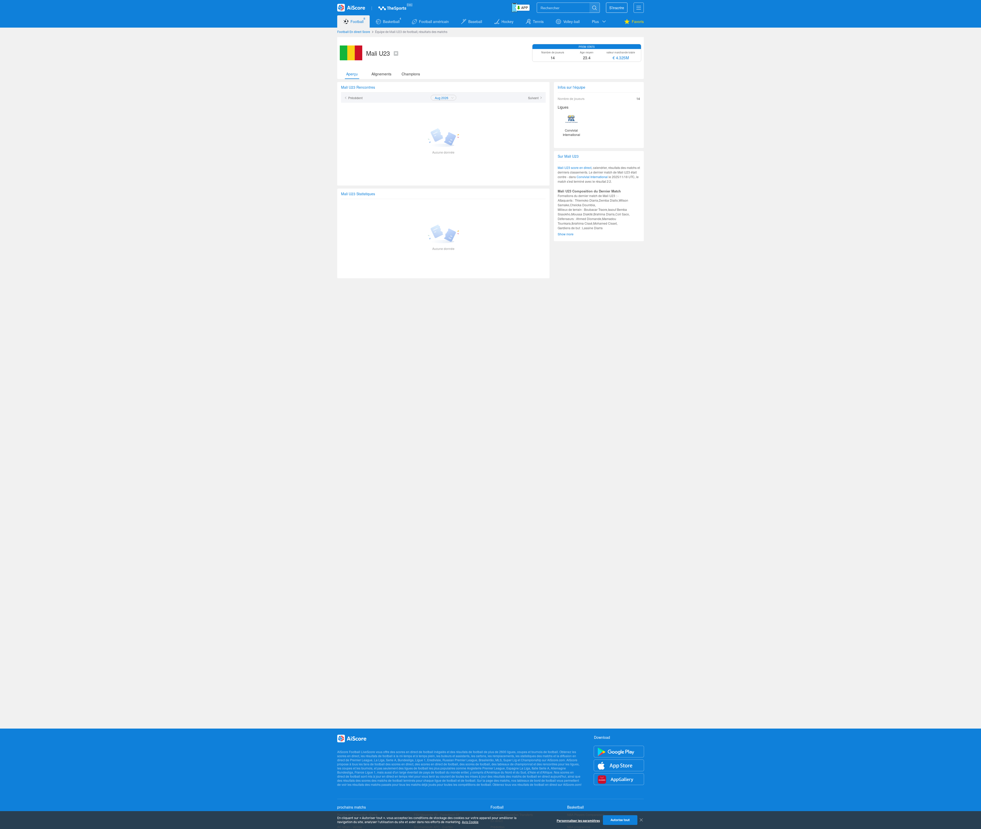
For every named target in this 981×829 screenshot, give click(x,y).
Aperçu (352, 73)
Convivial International (592, 177)
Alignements (381, 73)
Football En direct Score (353, 32)
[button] (599, 21)
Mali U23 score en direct (574, 167)
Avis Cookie (470, 822)
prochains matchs (351, 807)
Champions (411, 73)
